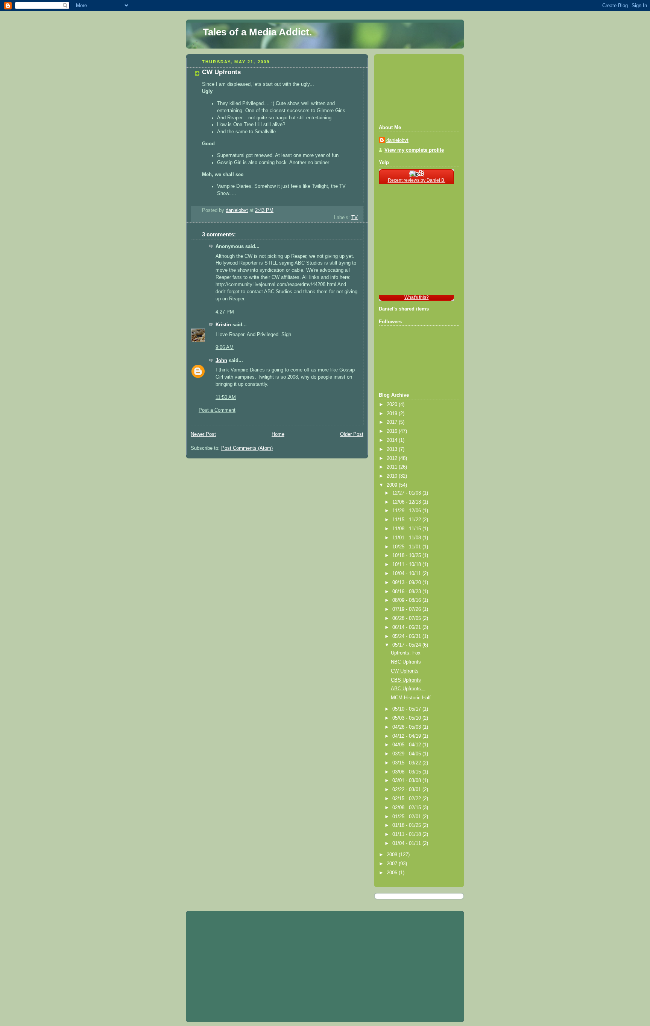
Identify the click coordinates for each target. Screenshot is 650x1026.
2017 (393, 422)
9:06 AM (225, 347)
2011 (393, 467)
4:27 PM (225, 312)
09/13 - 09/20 (407, 582)
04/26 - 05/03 (407, 727)
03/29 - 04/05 (407, 754)
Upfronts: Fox (406, 653)
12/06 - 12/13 (407, 502)
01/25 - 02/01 (407, 816)
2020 (393, 404)
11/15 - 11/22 (407, 519)
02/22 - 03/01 (407, 789)
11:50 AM (226, 397)
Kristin (223, 324)
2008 (393, 854)
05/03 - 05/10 (407, 718)
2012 (393, 458)
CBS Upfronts (406, 680)
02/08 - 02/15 (407, 807)
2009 (393, 485)
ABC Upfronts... (408, 688)
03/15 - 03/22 (407, 763)
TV (354, 217)
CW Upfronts (405, 671)
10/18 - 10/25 (407, 555)
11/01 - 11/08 (407, 537)
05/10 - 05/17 (407, 709)
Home (278, 434)
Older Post (351, 434)
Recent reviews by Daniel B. (416, 180)
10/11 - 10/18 (407, 564)
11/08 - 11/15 (407, 528)
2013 (393, 449)
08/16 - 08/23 (407, 591)
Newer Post (203, 434)
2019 (393, 413)
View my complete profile (414, 150)
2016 (393, 431)
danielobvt (397, 140)
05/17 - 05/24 (407, 645)
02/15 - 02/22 (407, 798)
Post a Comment (217, 410)
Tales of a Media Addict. (257, 32)
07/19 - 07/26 (407, 609)
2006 (393, 872)
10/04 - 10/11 (407, 573)
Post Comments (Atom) (247, 448)
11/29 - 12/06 (407, 510)
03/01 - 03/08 (407, 780)
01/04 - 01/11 (407, 843)
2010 (393, 476)
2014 (393, 440)
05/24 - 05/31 (407, 636)
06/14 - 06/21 (407, 627)
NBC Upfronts (406, 662)
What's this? (416, 297)
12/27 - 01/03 (407, 493)
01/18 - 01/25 (407, 825)
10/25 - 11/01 (407, 547)
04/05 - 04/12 (407, 744)
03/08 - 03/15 (407, 772)
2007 (393, 863)
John (221, 360)
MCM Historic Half (411, 697)
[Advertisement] (412, 88)
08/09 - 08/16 (407, 600)
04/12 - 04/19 (407, 736)
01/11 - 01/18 (407, 834)
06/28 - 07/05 (407, 618)
